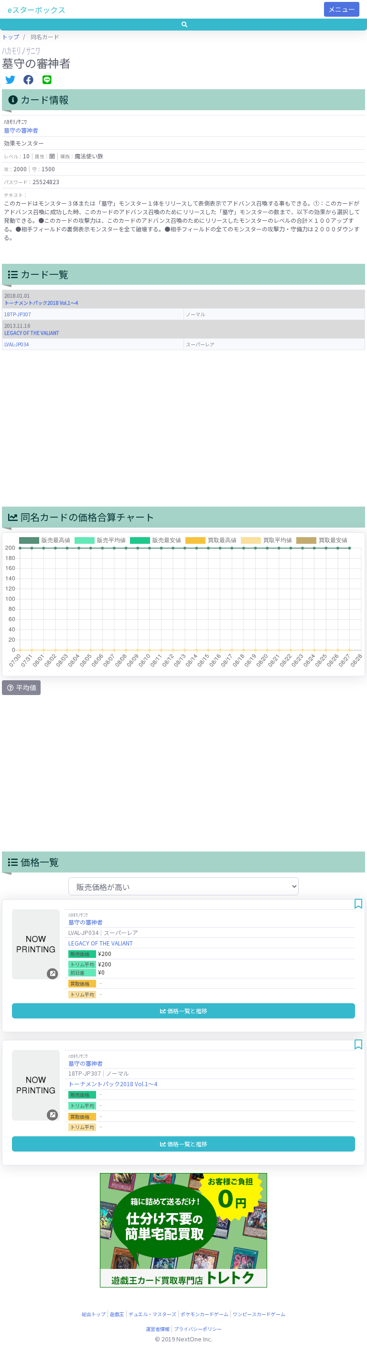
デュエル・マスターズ (152, 1314)
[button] (183, 25)
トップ (10, 36)
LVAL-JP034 (16, 344)
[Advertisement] (183, 428)
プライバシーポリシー (198, 1328)
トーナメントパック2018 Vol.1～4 (41, 302)
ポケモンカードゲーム (204, 1314)
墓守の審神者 (21, 130)
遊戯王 (117, 1314)
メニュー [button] (341, 9)
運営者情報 (158, 1328)
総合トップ (94, 1314)
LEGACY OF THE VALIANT (31, 332)
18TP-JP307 (17, 314)
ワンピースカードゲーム (259, 1314)
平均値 (25, 687)
